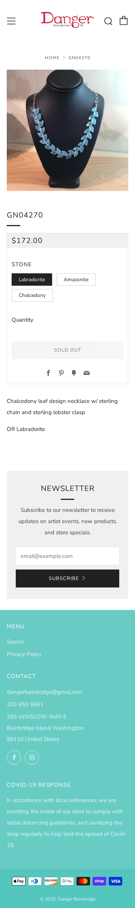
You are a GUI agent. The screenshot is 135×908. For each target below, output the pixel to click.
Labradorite (32, 279)
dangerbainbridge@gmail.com (44, 692)
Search (15, 642)
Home (52, 58)
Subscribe (64, 578)
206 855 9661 (25, 704)
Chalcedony (32, 295)
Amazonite (76, 279)
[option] (67, 130)
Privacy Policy (24, 654)
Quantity (22, 320)
